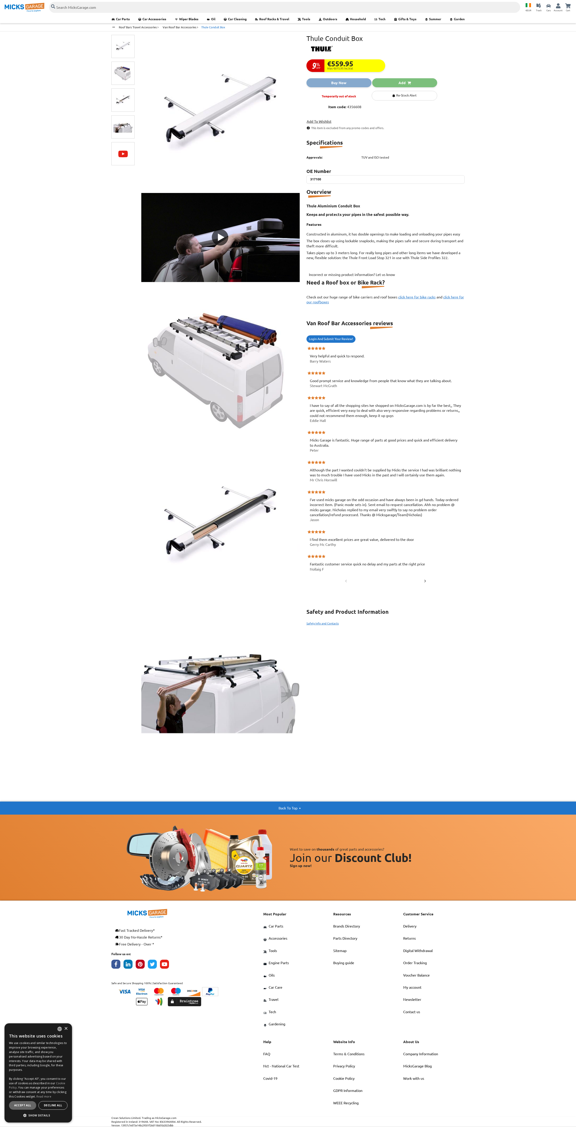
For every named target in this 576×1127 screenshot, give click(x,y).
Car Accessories (154, 19)
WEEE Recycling (346, 1103)
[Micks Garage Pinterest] (142, 965)
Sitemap (339, 951)
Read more (43, 1096)
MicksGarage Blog (417, 1066)
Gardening (277, 1024)
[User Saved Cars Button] (548, 5)
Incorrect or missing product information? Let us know (352, 275)
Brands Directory (346, 926)
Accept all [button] (22, 1105)
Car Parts (123, 19)
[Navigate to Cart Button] (568, 5)
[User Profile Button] (558, 5)
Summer (435, 19)
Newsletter (412, 999)
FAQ (266, 1054)
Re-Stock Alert (406, 95)
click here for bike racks (417, 297)
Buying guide (343, 963)
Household (358, 19)
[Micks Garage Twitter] (154, 965)
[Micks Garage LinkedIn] (130, 965)
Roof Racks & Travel (274, 19)
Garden (459, 19)
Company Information (420, 1054)
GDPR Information (347, 1091)
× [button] (66, 1029)
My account (412, 987)
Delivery (409, 926)
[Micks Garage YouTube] (166, 965)
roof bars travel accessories (138, 27)
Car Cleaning (237, 19)
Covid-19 (270, 1078)
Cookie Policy (344, 1078)
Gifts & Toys (407, 19)
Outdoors (330, 19)
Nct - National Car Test (281, 1066)
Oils (272, 975)
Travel (273, 999)
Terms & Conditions (348, 1054)
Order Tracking (415, 963)
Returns (409, 938)
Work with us (413, 1078)
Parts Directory (345, 938)
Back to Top (288, 808)
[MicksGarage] (24, 7)
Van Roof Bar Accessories (180, 27)
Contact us (411, 1012)
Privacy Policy (344, 1066)
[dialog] (38, 1073)
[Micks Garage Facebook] (117, 965)
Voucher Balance (416, 975)
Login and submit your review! (331, 339)
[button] (38, 1115)
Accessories (278, 938)
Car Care (275, 987)
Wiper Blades (188, 19)
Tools (306, 19)
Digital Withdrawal (418, 951)
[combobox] (59, 1029)
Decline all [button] (53, 1105)
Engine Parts (279, 963)
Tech (381, 19)
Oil (213, 19)
